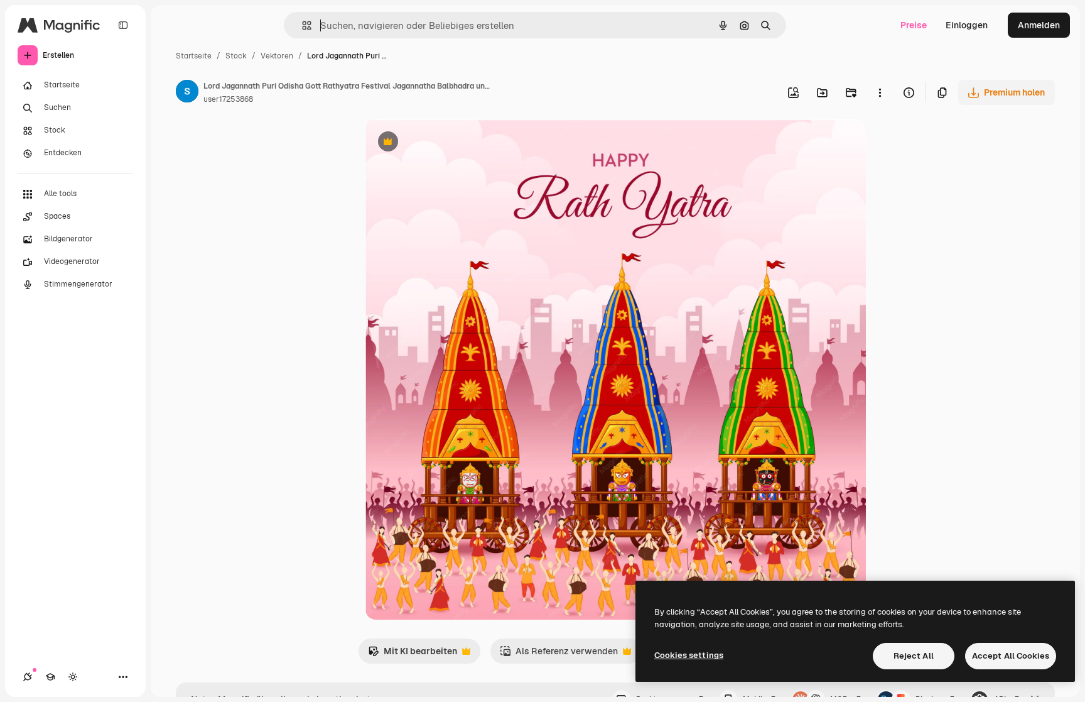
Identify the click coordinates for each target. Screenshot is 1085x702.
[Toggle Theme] (73, 677)
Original (445, 143)
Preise (913, 25)
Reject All (913, 655)
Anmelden (1039, 25)
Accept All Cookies (1010, 655)
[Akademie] (50, 677)
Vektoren (277, 56)
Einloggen (967, 25)
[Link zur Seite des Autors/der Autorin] (187, 93)
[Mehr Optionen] (879, 92)
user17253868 (228, 99)
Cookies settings (688, 655)
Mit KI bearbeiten (412, 654)
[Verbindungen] (28, 677)
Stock (236, 56)
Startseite (194, 56)
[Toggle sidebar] (123, 25)
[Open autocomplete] (301, 25)
